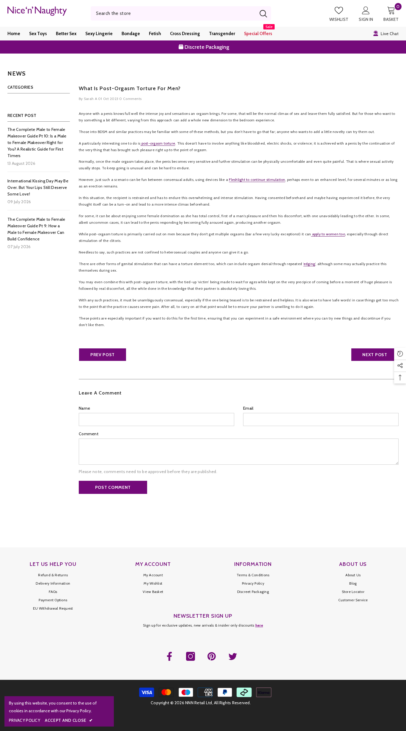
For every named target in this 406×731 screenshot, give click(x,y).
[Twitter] (232, 656)
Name (84, 408)
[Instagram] (190, 656)
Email (248, 408)
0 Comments (130, 98)
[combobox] (173, 13)
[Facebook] (169, 656)
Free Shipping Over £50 (207, 48)
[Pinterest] (211, 656)
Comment (88, 433)
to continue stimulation (265, 179)
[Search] (181, 13)
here (259, 625)
